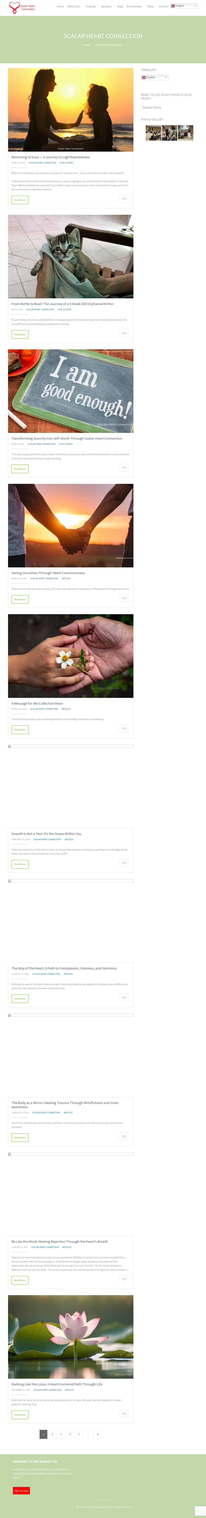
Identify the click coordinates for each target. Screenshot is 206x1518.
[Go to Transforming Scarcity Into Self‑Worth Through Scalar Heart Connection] (70, 391)
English (179, 5)
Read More (20, 199)
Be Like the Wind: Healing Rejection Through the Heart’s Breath (59, 1241)
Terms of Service (122, 1507)
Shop (120, 6)
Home (60, 6)
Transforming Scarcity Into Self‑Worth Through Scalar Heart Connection (66, 438)
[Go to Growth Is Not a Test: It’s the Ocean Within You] (70, 786)
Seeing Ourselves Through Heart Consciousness (48, 573)
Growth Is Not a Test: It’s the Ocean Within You (46, 833)
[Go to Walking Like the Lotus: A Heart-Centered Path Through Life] (70, 1337)
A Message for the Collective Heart (37, 703)
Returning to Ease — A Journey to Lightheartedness (50, 157)
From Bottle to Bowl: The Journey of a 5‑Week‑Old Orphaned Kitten (62, 304)
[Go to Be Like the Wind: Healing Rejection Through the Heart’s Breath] (70, 1194)
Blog (150, 6)
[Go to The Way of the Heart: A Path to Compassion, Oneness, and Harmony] (70, 921)
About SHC (73, 6)
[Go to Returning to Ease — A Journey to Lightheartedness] (70, 110)
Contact (164, 6)
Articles (65, 578)
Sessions (106, 6)
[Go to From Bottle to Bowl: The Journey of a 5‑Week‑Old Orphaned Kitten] (70, 256)
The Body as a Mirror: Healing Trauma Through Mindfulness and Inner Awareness (65, 1104)
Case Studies (66, 162)
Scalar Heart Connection (42, 162)
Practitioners (134, 6)
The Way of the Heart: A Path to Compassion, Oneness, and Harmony (64, 968)
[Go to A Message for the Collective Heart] (70, 656)
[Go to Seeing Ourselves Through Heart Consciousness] (70, 525)
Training (90, 6)
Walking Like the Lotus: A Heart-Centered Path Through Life (56, 1384)
